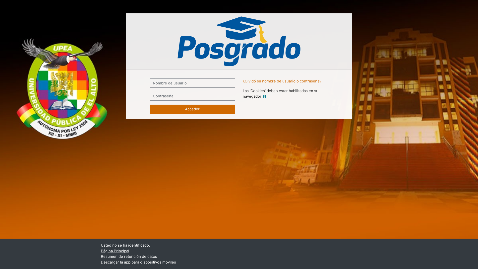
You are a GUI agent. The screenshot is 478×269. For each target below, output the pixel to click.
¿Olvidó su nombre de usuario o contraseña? (282, 81)
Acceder (192, 109)
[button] (265, 97)
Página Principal (115, 251)
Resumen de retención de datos (129, 256)
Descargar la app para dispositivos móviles (138, 262)
